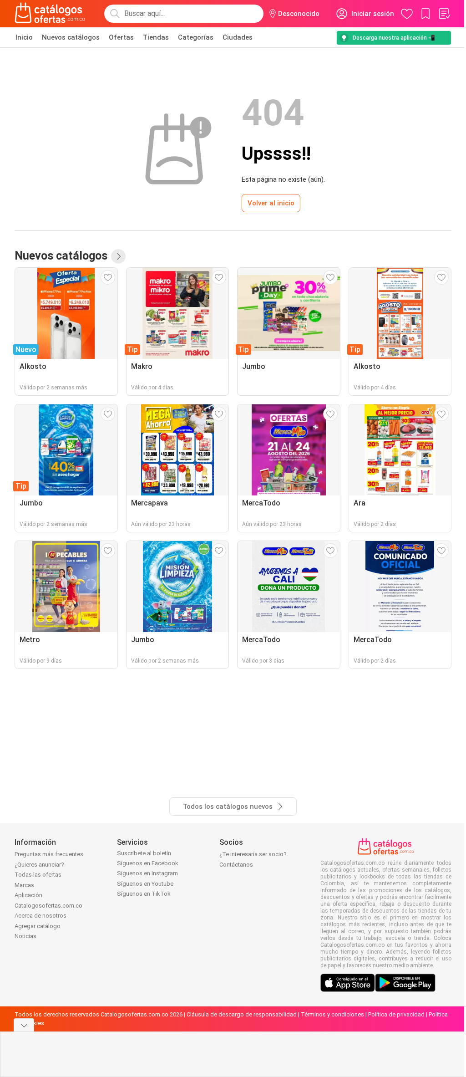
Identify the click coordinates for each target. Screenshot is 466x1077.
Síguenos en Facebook (147, 863)
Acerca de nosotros (40, 915)
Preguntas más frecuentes (49, 854)
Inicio (24, 37)
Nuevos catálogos (71, 37)
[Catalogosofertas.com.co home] (50, 13)
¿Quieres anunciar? (39, 864)
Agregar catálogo (38, 926)
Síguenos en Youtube (145, 883)
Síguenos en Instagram (147, 873)
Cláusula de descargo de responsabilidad (242, 1014)
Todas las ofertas (38, 874)
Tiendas (156, 37)
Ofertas (121, 37)
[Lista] (444, 13)
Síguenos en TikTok (144, 893)
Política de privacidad (396, 1014)
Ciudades (238, 37)
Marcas (24, 885)
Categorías (195, 37)
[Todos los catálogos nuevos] (118, 256)
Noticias (25, 936)
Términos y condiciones (332, 1014)
